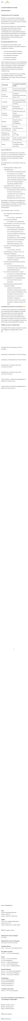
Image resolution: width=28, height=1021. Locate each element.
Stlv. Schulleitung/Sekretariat (12, 921)
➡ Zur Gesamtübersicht (6, 905)
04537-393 (7, 923)
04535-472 (7, 914)
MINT (24, 306)
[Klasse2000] (4, 1008)
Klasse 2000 (18, 267)
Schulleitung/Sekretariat (10, 912)
